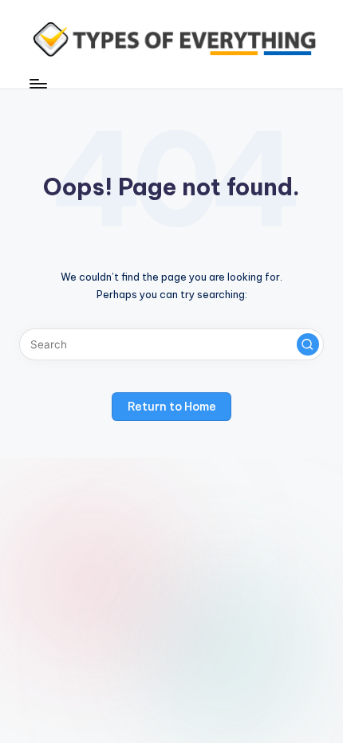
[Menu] (37, 83)
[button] (308, 344)
